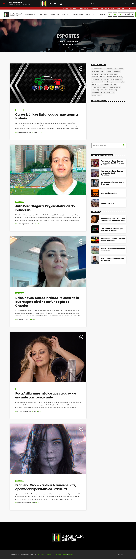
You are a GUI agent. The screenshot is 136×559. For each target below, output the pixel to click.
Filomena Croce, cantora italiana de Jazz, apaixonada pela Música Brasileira (45, 487)
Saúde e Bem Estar (98, 92)
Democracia (97, 79)
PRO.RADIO (40, 554)
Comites (104, 74)
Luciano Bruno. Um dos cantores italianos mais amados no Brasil (113, 219)
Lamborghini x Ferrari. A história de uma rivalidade (113, 239)
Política (113, 90)
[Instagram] (129, 8)
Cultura (113, 74)
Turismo (110, 92)
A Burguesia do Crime (109, 193)
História (108, 82)
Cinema (95, 74)
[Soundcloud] (127, 8)
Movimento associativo (111, 87)
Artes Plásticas (98, 71)
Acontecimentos (98, 69)
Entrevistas (19, 201)
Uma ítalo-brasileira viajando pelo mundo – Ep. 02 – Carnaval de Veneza (112, 163)
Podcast (104, 90)
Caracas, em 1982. (107, 203)
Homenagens (119, 82)
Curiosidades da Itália (115, 76)
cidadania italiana (113, 71)
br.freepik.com (50, 554)
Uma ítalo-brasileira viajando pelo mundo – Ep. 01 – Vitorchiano (112, 173)
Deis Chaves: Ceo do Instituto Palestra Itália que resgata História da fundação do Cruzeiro (47, 302)
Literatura (96, 87)
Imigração (96, 84)
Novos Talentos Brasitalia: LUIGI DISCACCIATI (112, 260)
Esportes (119, 79)
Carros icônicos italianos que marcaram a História (46, 116)
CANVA (70, 554)
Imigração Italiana (109, 84)
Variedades (19, 110)
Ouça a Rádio (126, 14)
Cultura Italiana (98, 76)
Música (95, 90)
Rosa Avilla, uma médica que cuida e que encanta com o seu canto (45, 395)
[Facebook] (132, 8)
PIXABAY (59, 554)
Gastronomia (97, 82)
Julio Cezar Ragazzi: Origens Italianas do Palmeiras (45, 208)
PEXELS (65, 554)
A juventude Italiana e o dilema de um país (112, 183)
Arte (120, 69)
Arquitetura (111, 69)
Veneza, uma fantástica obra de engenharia (113, 250)
